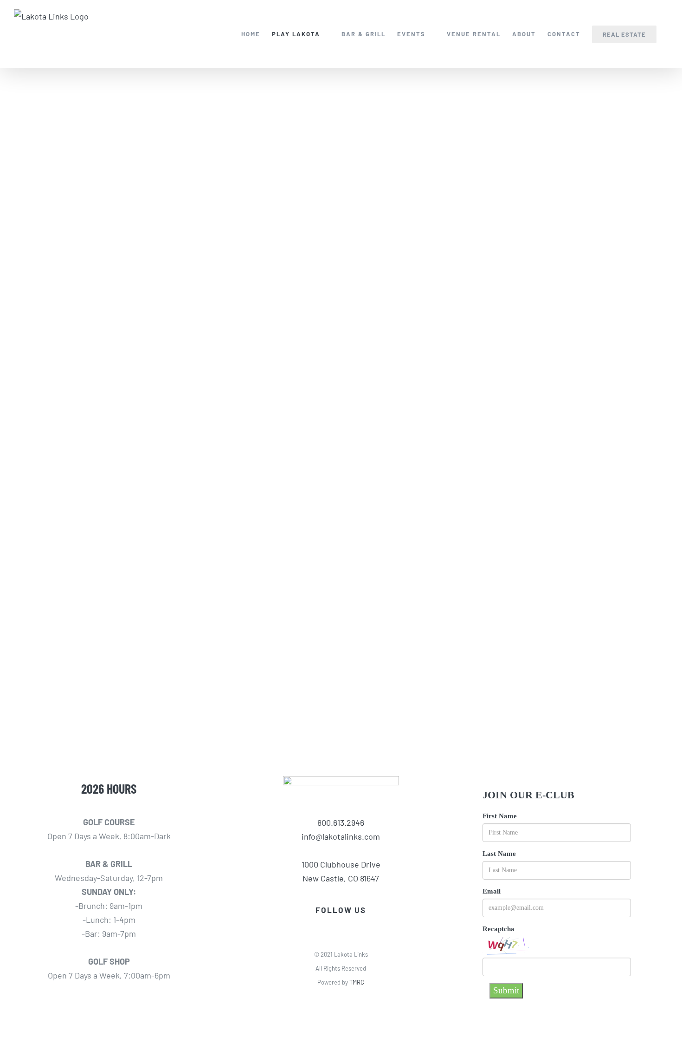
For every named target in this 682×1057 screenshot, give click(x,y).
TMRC (356, 982)
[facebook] (333, 924)
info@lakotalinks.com (341, 836)
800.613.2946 (340, 822)
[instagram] (349, 924)
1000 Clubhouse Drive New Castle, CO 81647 (341, 871)
